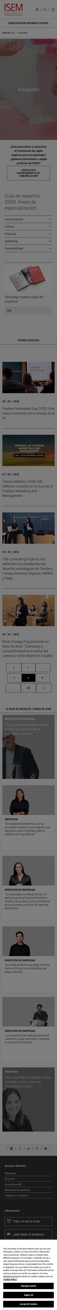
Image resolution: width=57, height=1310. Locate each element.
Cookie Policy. (10, 1279)
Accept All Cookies (28, 1304)
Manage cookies (28, 1285)
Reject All (28, 1295)
